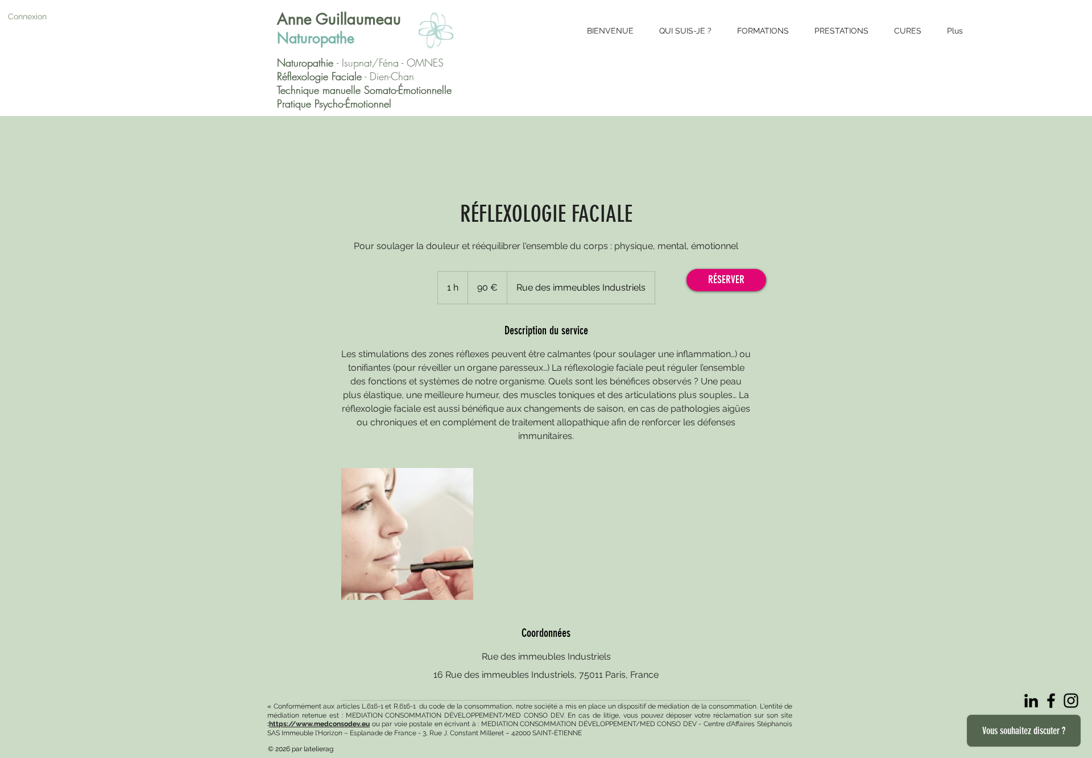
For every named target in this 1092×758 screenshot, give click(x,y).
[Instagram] (1071, 700)
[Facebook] (1051, 700)
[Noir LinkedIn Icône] (1031, 700)
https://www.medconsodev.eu (319, 724)
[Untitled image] (407, 534)
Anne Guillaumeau (339, 19)
